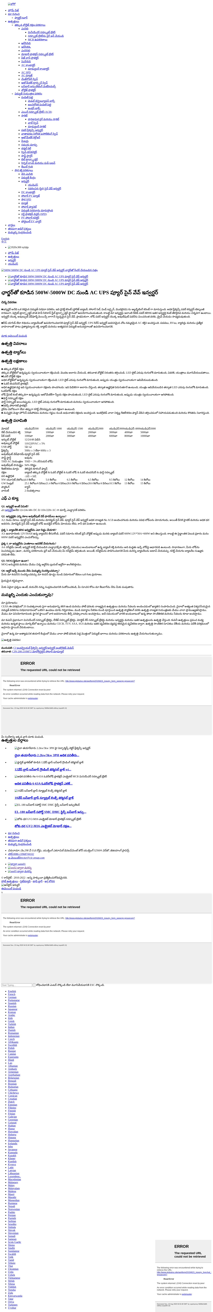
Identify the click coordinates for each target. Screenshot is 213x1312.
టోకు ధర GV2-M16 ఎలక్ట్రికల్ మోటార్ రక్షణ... (43, 826)
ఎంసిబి (24, 28)
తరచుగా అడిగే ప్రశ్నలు (19, 228)
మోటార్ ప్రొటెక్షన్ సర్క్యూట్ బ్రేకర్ (37, 54)
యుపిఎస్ (33, 184)
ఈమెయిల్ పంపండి (11, 888)
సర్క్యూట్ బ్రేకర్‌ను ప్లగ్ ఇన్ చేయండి (46, 36)
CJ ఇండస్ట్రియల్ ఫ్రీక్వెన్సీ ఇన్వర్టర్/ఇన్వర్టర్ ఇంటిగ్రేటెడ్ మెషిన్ (43, 647)
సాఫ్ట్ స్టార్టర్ (26, 155)
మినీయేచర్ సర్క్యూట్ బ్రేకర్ (41, 32)
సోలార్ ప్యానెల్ (29, 206)
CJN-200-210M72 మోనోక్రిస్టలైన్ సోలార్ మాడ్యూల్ (38, 651)
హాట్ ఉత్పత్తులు (9, 881)
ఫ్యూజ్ (24, 203)
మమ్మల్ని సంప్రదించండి (19, 232)
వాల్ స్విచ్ (33, 122)
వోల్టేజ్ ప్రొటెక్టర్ (28, 90)
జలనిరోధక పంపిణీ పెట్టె (39, 104)
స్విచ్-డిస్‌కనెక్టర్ (29, 152)
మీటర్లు (25, 141)
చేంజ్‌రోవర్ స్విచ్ (29, 79)
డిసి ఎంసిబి (27, 174)
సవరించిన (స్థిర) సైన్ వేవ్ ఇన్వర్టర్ (44, 188)
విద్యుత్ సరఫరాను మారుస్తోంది (37, 210)
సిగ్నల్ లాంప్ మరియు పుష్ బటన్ (38, 163)
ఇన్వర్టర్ (25, 181)
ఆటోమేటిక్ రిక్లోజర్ (30, 137)
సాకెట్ (24, 115)
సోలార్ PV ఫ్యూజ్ (30, 195)
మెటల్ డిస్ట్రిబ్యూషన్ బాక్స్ (41, 101)
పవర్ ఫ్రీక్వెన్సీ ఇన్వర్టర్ (32, 130)
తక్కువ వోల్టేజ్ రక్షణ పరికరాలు (30, 25)
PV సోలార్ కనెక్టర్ (30, 217)
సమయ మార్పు (29, 144)
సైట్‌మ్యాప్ (25, 881)
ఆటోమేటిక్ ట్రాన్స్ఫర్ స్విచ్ (34, 82)
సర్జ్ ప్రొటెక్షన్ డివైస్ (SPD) (34, 214)
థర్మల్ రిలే (26, 148)
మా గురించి (14, 14)
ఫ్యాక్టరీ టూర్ (21, 17)
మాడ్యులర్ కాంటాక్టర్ (38, 68)
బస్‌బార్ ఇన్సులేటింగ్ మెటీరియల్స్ (38, 86)
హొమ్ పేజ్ (13, 10)
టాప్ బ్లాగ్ (37, 881)
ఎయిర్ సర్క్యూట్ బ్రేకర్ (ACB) (36, 111)
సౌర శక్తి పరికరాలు (24, 170)
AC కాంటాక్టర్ (28, 65)
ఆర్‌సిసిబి (26, 43)
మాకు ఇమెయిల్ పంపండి (14, 335)
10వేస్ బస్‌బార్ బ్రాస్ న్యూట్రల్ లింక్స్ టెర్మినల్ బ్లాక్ (44, 798)
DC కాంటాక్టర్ (28, 192)
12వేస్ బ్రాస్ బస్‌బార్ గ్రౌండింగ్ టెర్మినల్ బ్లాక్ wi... (43, 769)
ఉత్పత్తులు (13, 21)
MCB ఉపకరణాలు (37, 39)
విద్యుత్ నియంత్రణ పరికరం (28, 93)
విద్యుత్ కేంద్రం (28, 177)
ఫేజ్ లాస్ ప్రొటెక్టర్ (30, 57)
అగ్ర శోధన (50, 881)
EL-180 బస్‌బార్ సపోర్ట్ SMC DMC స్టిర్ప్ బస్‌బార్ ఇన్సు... (50, 812)
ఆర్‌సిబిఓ (26, 46)
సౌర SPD (26, 199)
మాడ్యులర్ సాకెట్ (37, 126)
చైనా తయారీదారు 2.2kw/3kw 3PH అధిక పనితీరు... (47, 755)
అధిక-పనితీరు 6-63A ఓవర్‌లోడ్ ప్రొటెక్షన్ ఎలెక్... (44, 783)
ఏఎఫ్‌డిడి (26, 61)
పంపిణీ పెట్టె (27, 97)
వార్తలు (11, 225)
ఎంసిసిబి (25, 50)
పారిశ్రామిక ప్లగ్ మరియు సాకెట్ (43, 119)
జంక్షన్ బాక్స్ (34, 108)
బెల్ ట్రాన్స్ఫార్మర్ (29, 159)
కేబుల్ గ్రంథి (27, 166)
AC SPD (26, 72)
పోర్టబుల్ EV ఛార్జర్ (31, 221)
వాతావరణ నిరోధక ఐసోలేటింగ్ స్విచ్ (39, 133)
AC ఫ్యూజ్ (26, 75)
